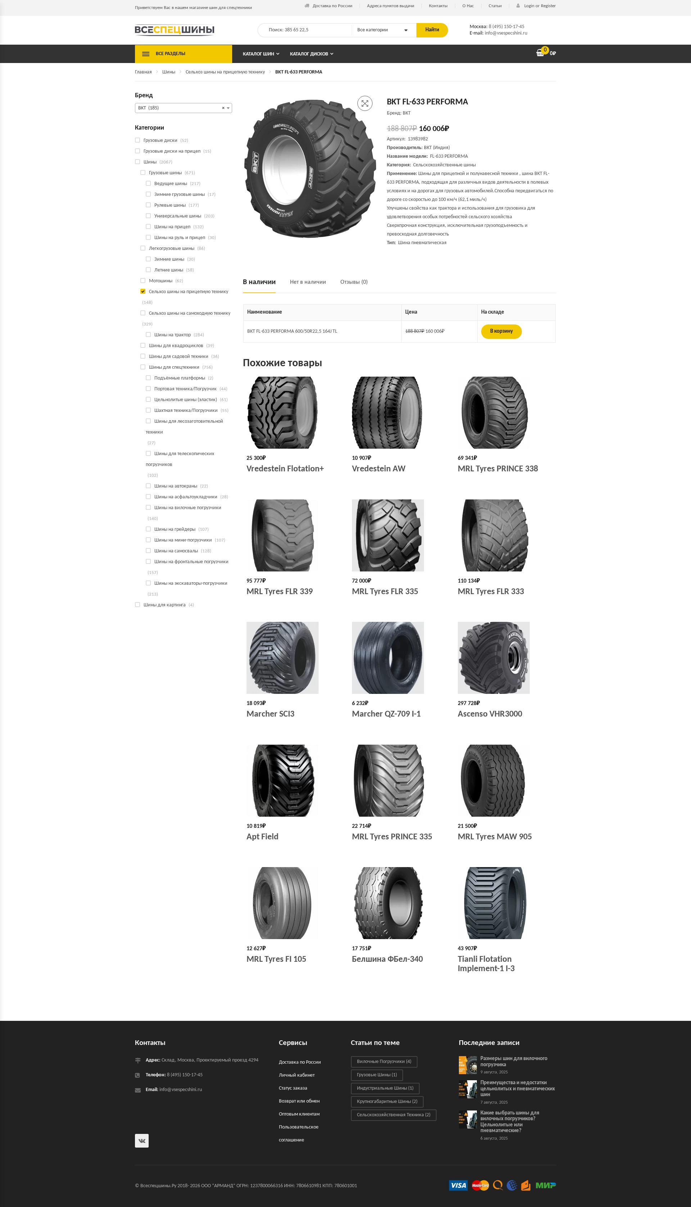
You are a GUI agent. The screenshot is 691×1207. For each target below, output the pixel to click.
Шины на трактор (172, 335)
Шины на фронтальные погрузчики (191, 562)
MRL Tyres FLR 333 (491, 592)
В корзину (501, 331)
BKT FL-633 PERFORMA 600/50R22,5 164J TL (292, 331)
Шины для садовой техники (178, 356)
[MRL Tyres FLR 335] (399, 535)
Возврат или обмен (299, 1101)
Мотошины (160, 281)
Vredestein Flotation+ (285, 469)
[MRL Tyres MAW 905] (505, 781)
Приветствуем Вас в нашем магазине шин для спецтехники (193, 7)
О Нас (468, 6)
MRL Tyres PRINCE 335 (392, 837)
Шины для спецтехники (174, 367)
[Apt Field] (294, 781)
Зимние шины (169, 259)
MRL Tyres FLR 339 (280, 592)
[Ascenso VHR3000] (505, 658)
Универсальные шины (177, 216)
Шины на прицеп (172, 227)
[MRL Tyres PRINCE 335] (399, 781)
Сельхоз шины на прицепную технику (225, 72)
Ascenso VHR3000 (490, 714)
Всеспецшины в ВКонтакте (142, 1141)
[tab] (263, 285)
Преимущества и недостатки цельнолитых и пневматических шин (517, 1089)
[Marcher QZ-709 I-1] (399, 658)
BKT (428, 148)
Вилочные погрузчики (384, 1061)
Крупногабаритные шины (387, 1101)
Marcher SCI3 (270, 714)
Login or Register (539, 6)
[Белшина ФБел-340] (399, 903)
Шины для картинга (165, 605)
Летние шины (168, 270)
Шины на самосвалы (176, 551)
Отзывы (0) (354, 282)
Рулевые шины (170, 205)
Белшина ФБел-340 (387, 959)
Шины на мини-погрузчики (183, 540)
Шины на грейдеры (174, 529)
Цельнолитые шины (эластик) (185, 400)
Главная (143, 72)
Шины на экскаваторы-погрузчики (190, 583)
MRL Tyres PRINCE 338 (498, 469)
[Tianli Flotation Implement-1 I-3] (505, 903)
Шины (168, 72)
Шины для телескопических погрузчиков (180, 459)
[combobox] (183, 108)
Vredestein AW (379, 469)
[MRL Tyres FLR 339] (294, 535)
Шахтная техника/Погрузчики (186, 410)
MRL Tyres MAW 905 (495, 837)
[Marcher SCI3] (294, 658)
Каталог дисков (309, 54)
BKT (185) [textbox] (181, 108)
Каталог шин (258, 54)
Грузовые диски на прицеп (172, 151)
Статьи (495, 6)
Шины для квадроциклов (176, 346)
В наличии (259, 282)
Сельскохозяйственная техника (393, 1115)
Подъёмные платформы (179, 378)
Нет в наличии (308, 282)
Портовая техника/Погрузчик (185, 389)
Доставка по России (332, 6)
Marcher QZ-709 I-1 (386, 714)
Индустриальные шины (385, 1088)
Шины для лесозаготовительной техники (184, 427)
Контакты (438, 6)
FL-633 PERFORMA (449, 156)
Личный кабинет (297, 1075)
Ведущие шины (170, 184)
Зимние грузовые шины (179, 194)
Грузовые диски (160, 140)
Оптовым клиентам (299, 1114)
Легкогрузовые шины (171, 248)
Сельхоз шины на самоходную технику (189, 313)
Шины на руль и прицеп (179, 238)
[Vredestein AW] (399, 413)
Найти (432, 30)
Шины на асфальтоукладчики (185, 497)
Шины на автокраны (175, 486)
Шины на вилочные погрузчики (187, 508)
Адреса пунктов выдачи (390, 6)
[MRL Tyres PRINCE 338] (505, 413)
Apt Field (263, 837)
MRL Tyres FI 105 (276, 959)
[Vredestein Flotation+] (294, 413)
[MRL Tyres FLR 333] (505, 535)
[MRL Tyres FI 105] (294, 903)
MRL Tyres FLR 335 (385, 592)
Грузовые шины (165, 173)
